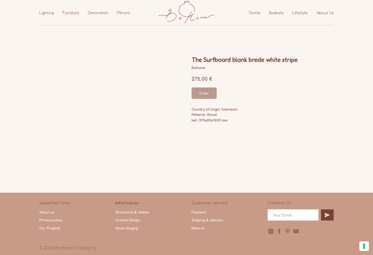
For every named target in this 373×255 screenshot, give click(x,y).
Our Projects (49, 228)
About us (46, 212)
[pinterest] (287, 231)
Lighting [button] (46, 12)
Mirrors (123, 12)
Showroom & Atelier (132, 212)
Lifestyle (300, 12)
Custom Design (127, 220)
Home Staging (126, 228)
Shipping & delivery (207, 220)
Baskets (276, 12)
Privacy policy (50, 220)
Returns (198, 228)
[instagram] (271, 231)
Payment (199, 212)
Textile (254, 12)
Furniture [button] (70, 12)
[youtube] (296, 231)
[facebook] (279, 231)
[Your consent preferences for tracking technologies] (364, 246)
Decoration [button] (98, 12)
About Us (325, 12)
